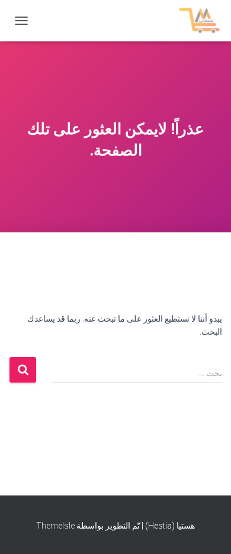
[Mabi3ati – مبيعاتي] (195, 20)
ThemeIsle (55, 525)
